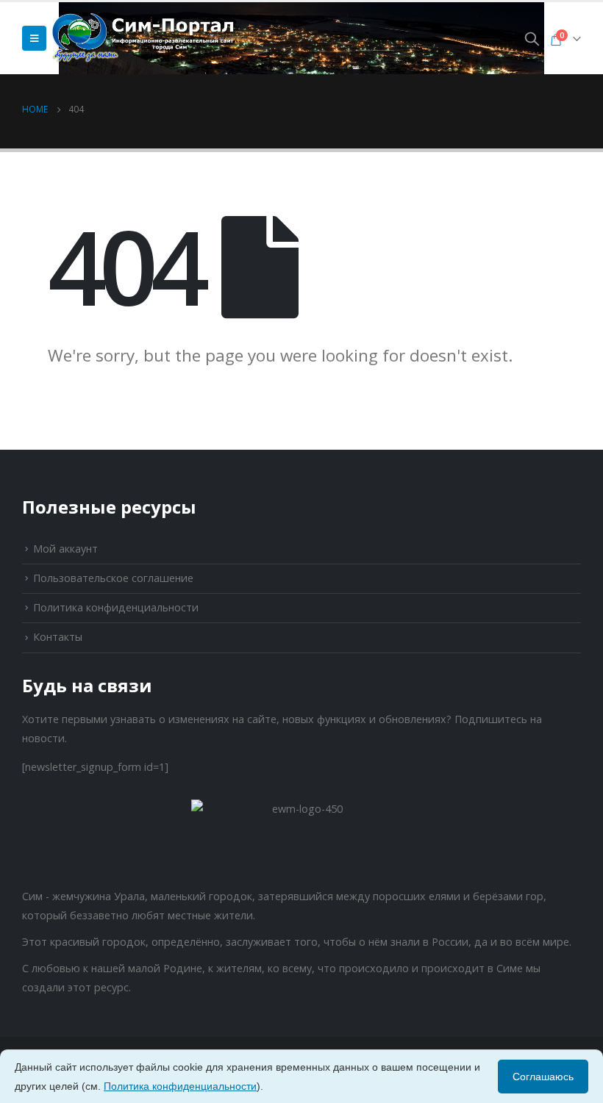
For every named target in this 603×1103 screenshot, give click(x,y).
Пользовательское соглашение (113, 578)
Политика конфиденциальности (116, 607)
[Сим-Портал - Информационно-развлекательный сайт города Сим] (144, 38)
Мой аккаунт (65, 549)
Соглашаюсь (543, 1076)
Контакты (57, 637)
